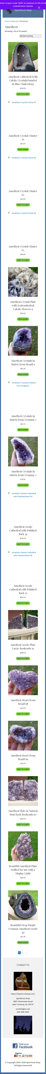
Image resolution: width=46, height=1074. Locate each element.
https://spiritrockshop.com (23, 994)
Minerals (14, 21)
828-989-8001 (23, 1012)
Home (7, 21)
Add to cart (23, 94)
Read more (23, 149)
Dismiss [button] (29, 6)
